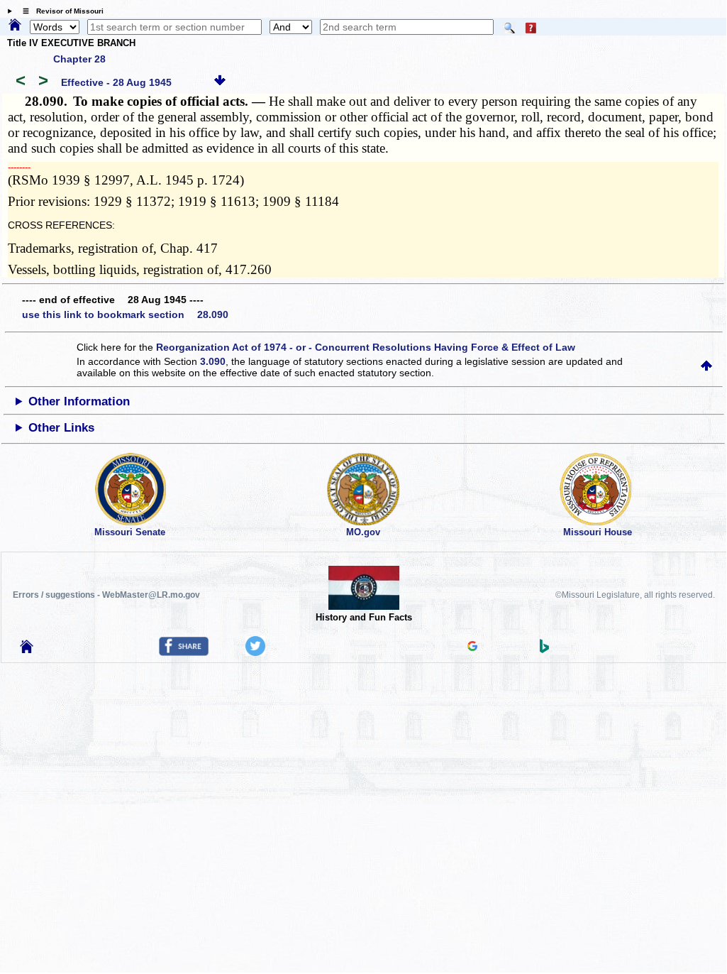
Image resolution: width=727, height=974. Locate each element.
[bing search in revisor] (545, 649)
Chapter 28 (79, 59)
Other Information (79, 401)
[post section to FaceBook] (184, 652)
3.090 (213, 361)
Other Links (61, 427)
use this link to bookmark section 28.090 (125, 314)
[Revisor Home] (27, 649)
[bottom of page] (220, 82)
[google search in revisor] (472, 647)
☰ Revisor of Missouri (60, 11)
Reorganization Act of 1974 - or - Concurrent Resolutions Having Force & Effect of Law (365, 347)
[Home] (15, 25)
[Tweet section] (255, 652)
